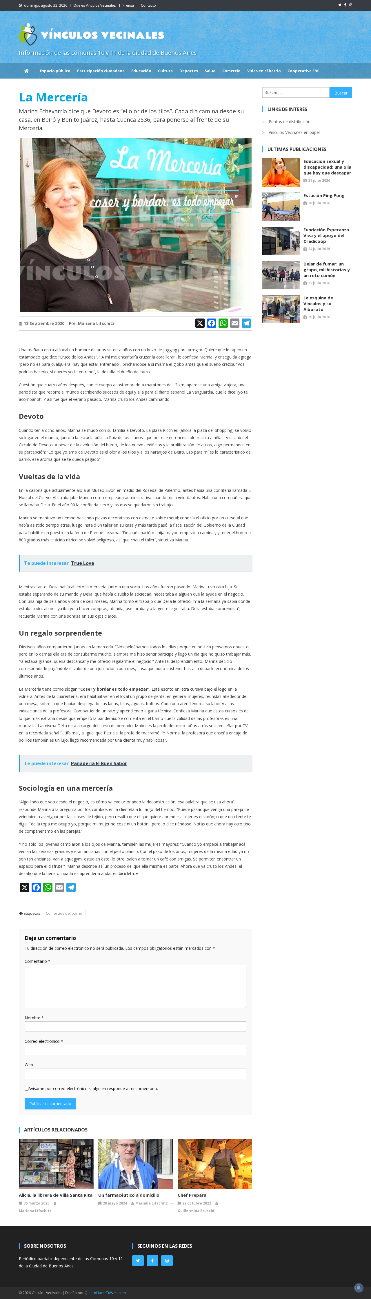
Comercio (231, 70)
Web (29, 1064)
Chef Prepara (192, 1195)
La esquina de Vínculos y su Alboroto (318, 303)
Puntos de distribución (289, 121)
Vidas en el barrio (264, 70)
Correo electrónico (44, 1041)
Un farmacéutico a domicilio (128, 1195)
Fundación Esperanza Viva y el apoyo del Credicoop (326, 235)
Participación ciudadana (101, 70)
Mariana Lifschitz (96, 323)
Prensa (128, 5)
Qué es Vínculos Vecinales (94, 5)
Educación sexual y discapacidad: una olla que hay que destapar (327, 167)
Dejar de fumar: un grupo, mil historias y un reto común (326, 269)
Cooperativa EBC (303, 70)
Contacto (148, 5)
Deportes (188, 70)
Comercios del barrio (64, 913)
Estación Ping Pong (324, 195)
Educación (141, 70)
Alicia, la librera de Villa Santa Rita (55, 1195)
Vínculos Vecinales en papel (294, 132)
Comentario (37, 961)
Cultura (165, 70)
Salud (210, 70)
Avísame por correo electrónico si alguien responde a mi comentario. (93, 1088)
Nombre (34, 1017)
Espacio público (55, 70)
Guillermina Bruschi (196, 1210)
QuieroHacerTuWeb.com (105, 1292)
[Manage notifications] (358, 1287)
